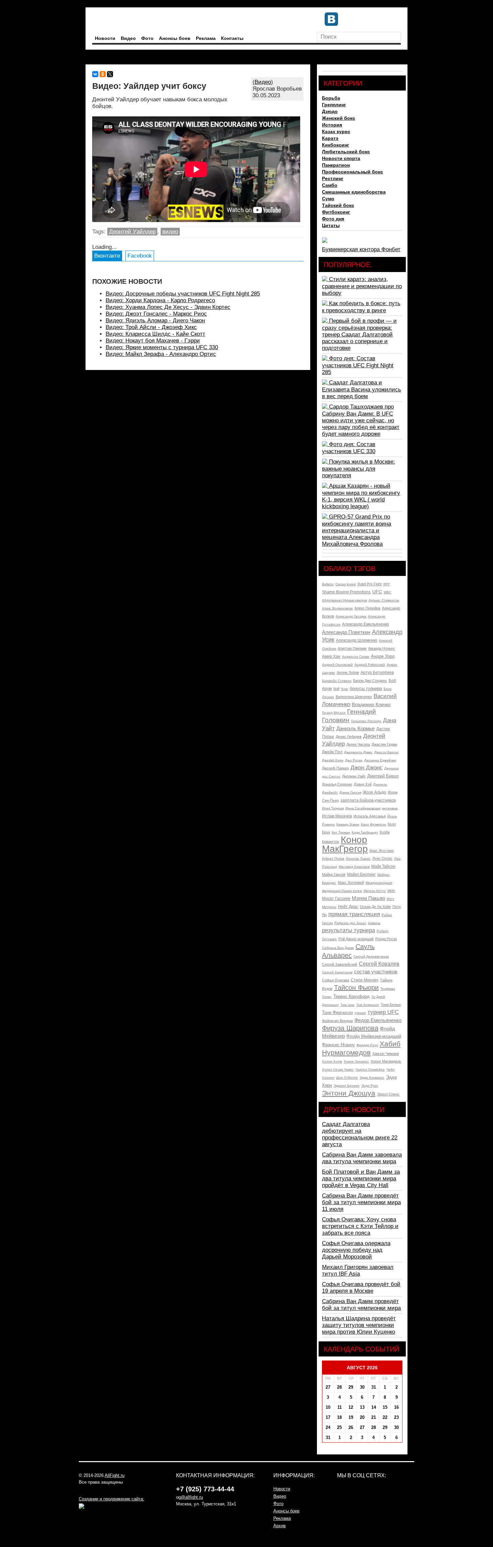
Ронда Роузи (386, 939)
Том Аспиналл (367, 1005)
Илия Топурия (333, 808)
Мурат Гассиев (336, 898)
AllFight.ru (114, 1475)
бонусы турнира (366, 688)
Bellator (328, 584)
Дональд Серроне (337, 784)
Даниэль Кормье (355, 728)
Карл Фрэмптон (373, 824)
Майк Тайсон (383, 866)
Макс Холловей (351, 883)
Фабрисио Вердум (337, 1021)
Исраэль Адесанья (369, 816)
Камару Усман (347, 824)
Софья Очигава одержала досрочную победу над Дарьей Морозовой (356, 1250)
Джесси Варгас (386, 752)
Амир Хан (331, 656)
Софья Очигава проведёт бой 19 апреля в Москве (361, 1287)
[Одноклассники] (103, 74)
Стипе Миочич (364, 980)
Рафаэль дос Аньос (350, 923)
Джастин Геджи (384, 744)
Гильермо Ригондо (366, 721)
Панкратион (336, 165)
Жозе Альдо (374, 792)
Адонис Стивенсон (384, 600)
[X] (110, 74)
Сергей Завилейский (339, 964)
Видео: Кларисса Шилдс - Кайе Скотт (155, 334)
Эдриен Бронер (347, 1085)
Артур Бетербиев (377, 672)
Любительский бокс (346, 151)
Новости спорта (341, 158)
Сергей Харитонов (337, 972)
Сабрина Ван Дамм (338, 948)
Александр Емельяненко (365, 624)
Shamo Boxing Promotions (346, 592)
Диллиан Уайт (354, 776)
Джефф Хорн (332, 760)
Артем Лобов (348, 673)
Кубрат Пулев (333, 858)
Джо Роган (354, 760)
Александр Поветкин (346, 632)
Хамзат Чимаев (385, 1054)
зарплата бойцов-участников (368, 800)
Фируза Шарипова (350, 1028)
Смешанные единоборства (354, 192)
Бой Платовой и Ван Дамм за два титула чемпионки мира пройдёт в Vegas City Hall (361, 1178)
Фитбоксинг (336, 212)
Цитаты (331, 225)
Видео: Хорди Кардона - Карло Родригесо (160, 300)
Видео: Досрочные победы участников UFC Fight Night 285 (183, 293)
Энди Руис (369, 1085)
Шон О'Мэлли (347, 1077)
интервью (390, 808)
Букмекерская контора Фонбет (361, 249)
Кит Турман (341, 832)
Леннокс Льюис (358, 858)
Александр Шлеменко (356, 640)
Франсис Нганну (338, 1044)
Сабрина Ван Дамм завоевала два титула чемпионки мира (362, 1158)
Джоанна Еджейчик (380, 760)
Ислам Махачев (337, 816)
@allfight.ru (192, 1497)
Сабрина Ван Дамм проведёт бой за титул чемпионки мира (361, 1304)
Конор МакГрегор (345, 844)
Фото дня (333, 218)
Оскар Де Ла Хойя (375, 907)
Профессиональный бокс (352, 171)
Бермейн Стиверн (336, 681)
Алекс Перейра (367, 608)
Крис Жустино (382, 851)
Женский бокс (338, 118)
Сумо (328, 198)
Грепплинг (334, 104)
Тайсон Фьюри (356, 987)
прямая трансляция (354, 914)
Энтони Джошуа (348, 1093)
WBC (387, 592)
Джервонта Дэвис (358, 752)
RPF (386, 584)
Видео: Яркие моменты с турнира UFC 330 (162, 347)
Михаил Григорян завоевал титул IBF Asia (357, 1270)
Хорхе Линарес (356, 1061)
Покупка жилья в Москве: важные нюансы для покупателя (358, 469)
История (332, 124)
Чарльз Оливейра (370, 1069)
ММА (391, 891)
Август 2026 (362, 1367)
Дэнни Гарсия (350, 792)
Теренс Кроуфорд (351, 996)
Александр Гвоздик (351, 616)
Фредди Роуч (367, 1045)
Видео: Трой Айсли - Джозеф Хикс (151, 327)
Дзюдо (330, 111)
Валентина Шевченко (354, 697)
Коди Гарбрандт (365, 832)
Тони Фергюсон (337, 1012)
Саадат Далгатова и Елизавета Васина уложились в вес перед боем (361, 389)
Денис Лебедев (349, 737)
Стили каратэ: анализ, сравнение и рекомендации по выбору (362, 286)
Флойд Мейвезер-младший (373, 1036)
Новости (105, 38)
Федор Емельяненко (377, 1020)
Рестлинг (332, 178)
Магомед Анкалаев (354, 866)
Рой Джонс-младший (356, 939)
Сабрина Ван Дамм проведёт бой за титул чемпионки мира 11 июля (361, 1202)
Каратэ (330, 138)
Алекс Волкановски (337, 608)
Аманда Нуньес (381, 648)
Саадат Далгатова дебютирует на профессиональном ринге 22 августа (359, 1134)
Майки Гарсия (333, 874)
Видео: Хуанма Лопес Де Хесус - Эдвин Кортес (168, 307)
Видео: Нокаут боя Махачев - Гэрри (153, 340)
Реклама (206, 38)
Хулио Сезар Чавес (338, 1069)
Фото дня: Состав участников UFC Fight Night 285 (357, 365)
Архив (279, 1525)
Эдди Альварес (372, 1077)
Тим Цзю (347, 1005)
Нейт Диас (348, 906)
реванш (374, 923)
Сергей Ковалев (379, 964)
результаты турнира (348, 930)
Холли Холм (332, 1061)
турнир (360, 1013)
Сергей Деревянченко (371, 956)
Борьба (331, 98)
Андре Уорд (383, 656)
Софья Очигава (335, 980)
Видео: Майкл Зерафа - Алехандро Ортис (161, 354)
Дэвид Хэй (363, 784)
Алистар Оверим (352, 648)
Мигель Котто (375, 891)
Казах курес (336, 131)
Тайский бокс (338, 205)
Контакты (232, 38)
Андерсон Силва (355, 656)
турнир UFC (383, 1012)
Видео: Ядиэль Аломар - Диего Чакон (155, 320)
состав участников (375, 971)
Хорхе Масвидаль (386, 1061)
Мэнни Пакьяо (368, 898)
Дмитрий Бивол (383, 776)
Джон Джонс (366, 767)
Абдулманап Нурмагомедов (344, 600)
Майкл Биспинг (361, 874)
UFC (377, 591)
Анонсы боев (174, 38)
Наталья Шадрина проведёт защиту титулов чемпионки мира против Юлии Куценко (359, 1325)
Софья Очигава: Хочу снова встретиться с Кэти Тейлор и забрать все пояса (360, 1226)
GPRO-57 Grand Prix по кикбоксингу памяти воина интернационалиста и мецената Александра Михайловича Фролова (356, 530)
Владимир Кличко (371, 704)
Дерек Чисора (358, 744)
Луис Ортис (382, 858)
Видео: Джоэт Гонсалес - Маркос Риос (156, 314)
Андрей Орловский (337, 664)
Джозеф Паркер (335, 768)
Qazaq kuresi (345, 584)
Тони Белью (391, 1005)
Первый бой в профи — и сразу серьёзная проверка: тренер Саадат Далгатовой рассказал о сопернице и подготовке (359, 334)
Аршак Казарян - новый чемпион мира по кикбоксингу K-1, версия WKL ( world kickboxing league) (361, 496)
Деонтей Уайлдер (132, 231)
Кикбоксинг (335, 145)
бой (336, 689)
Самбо (329, 185)
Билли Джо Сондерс (370, 681)
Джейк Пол (332, 752)
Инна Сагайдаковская (362, 808)
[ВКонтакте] (95, 74)
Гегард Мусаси (333, 712)
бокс (344, 689)
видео (170, 231)
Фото (147, 38)
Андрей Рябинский (369, 664)
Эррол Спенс (388, 1094)
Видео (128, 38)
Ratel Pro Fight (370, 584)
